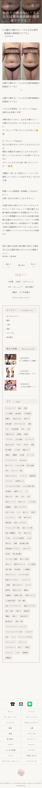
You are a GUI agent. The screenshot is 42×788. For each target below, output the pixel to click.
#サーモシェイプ (15, 287)
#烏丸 (18, 281)
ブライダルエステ (19, 424)
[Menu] (37, 5)
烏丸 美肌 (9, 569)
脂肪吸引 (27, 611)
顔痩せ (8, 616)
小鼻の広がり (24, 616)
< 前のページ (8, 265)
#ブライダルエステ (21, 297)
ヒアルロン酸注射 (18, 538)
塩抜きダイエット (19, 564)
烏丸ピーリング (10, 502)
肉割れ (26, 434)
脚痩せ (8, 419)
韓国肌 (15, 455)
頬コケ (15, 616)
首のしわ (8, 564)
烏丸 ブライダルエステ (13, 606)
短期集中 (8, 658)
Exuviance (23, 460)
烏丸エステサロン (11, 476)
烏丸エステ (21, 502)
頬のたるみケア (18, 585)
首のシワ (25, 512)
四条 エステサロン (20, 523)
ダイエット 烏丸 (17, 471)
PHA (28, 496)
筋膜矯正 (25, 653)
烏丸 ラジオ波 (27, 528)
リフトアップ (25, 580)
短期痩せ (8, 507)
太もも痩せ (19, 439)
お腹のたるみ (10, 434)
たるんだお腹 (20, 465)
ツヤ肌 (8, 538)
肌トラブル (9, 465)
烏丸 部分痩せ (17, 554)
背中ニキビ (9, 496)
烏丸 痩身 (17, 569)
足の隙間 (8, 450)
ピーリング (30, 455)
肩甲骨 (8, 590)
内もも (26, 445)
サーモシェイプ (10, 408)
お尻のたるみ (17, 419)
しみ (7, 429)
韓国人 (8, 455)
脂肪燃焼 (32, 476)
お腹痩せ (8, 595)
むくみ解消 (31, 564)
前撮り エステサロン (12, 580)
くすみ (29, 538)
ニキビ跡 (17, 450)
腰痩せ (26, 590)
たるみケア (28, 632)
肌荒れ (27, 647)
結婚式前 (8, 523)
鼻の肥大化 (9, 621)
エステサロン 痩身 (11, 559)
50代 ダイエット (11, 575)
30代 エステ (26, 548)
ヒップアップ (29, 439)
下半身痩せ (27, 413)
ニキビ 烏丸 (32, 502)
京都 (25, 408)
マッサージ (23, 476)
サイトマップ (31, 761)
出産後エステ (20, 481)
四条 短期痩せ (10, 533)
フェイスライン (10, 517)
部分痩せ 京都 (24, 543)
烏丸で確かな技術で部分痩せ (14, 246)
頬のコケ (8, 543)
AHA (22, 496)
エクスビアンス (10, 647)
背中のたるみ (17, 590)
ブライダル (10, 333)
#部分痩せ (29, 287)
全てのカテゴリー (12, 316)
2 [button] (21, 90)
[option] (21, 65)
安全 (17, 496)
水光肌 (22, 455)
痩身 (14, 256)
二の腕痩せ (26, 569)
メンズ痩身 (9, 413)
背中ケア (27, 419)
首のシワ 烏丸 (24, 559)
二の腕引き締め (10, 601)
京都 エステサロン (20, 507)
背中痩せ (8, 491)
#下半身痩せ (24, 292)
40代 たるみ (10, 512)
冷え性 (8, 554)
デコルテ (28, 585)
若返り (33, 512)
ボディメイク (22, 642)
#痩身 (14, 292)
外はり (19, 445)
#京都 (10, 281)
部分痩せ (5, 256)
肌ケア (20, 647)
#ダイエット (28, 281)
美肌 (8, 329)
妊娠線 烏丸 (18, 595)
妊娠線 (19, 434)
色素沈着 (8, 424)
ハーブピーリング (11, 460)
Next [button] (37, 66)
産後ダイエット (30, 595)
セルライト (9, 481)
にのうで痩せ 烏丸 (28, 486)
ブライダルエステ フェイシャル (16, 626)
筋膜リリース (18, 491)
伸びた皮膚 (30, 465)
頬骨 (15, 543)
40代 (22, 429)
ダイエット (9, 653)
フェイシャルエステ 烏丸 (14, 632)
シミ (26, 491)
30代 (28, 429)
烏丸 (7, 637)
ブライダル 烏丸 (24, 575)
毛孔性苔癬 (14, 429)
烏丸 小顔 (9, 611)
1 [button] (20, 90)
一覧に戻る (21, 265)
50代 (7, 471)
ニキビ (18, 653)
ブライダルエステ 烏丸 (13, 486)
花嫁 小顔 (19, 621)
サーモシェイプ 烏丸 (13, 528)
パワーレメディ (10, 642)
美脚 (32, 445)
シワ (18, 512)
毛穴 (19, 533)
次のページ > (34, 265)
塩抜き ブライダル (29, 606)
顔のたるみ (27, 517)
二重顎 (8, 585)
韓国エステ (26, 450)
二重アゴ (18, 611)
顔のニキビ (27, 533)
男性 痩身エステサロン (13, 548)
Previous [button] (4, 66)
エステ (13, 637)
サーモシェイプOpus (25, 637)
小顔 (10, 256)
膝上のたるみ (10, 445)
